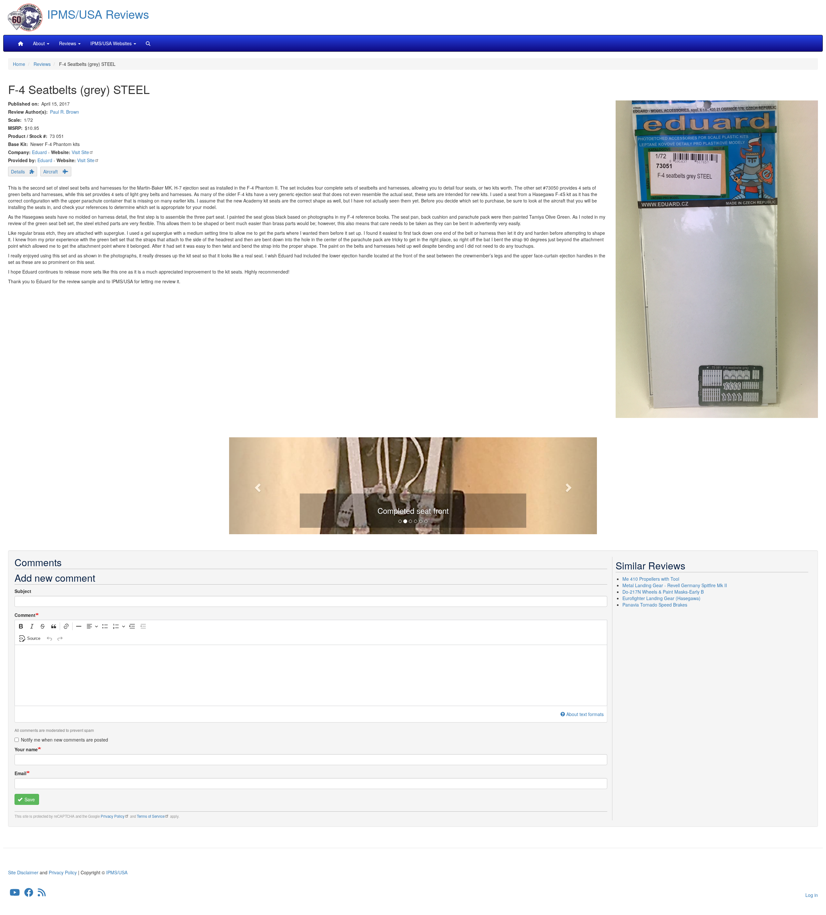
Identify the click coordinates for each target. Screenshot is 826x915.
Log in (811, 895)
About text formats (585, 714)
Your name (26, 749)
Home (19, 64)
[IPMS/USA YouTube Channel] (15, 894)
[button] (413, 485)
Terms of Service (151, 816)
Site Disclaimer (23, 872)
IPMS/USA (116, 872)
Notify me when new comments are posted (64, 739)
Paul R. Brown (64, 112)
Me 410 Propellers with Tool (650, 579)
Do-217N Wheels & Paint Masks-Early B (663, 591)
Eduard (39, 152)
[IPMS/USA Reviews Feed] (42, 894)
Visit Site (80, 152)
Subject (23, 591)
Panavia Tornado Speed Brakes (654, 604)
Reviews (42, 64)
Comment (25, 615)
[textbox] (311, 675)
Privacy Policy (113, 816)
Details (18, 171)
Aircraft (50, 171)
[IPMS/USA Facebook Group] (28, 894)
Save (29, 799)
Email (20, 773)
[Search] (148, 43)
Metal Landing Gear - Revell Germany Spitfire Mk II (674, 585)
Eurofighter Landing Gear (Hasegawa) (661, 598)
